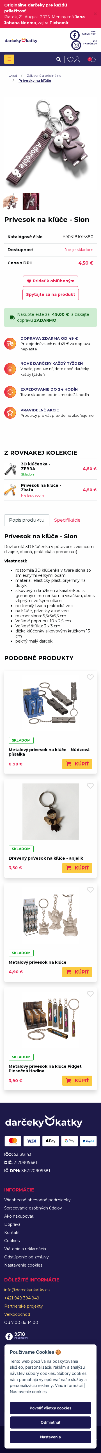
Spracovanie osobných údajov (33, 1208)
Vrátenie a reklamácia (25, 1248)
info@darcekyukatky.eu (27, 1289)
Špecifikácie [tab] (67, 520)
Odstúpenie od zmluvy (26, 1257)
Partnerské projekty (23, 1306)
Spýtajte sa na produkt (50, 294)
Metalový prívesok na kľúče (37, 962)
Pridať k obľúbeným (53, 280)
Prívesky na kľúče (35, 80)
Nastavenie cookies (23, 1265)
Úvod (13, 75)
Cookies (12, 1240)
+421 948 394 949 (21, 1298)
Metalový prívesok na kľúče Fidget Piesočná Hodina (45, 1069)
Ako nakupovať (19, 1216)
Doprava (12, 1224)
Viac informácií (68, 1385)
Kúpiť (81, 764)
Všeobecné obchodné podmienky (37, 1199)
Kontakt (12, 1232)
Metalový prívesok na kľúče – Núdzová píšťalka (49, 752)
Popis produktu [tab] (27, 520)
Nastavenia (50, 1437)
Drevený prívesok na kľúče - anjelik (46, 858)
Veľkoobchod (17, 1314)
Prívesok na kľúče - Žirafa (41, 488)
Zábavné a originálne (44, 75)
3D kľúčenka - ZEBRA (35, 466)
